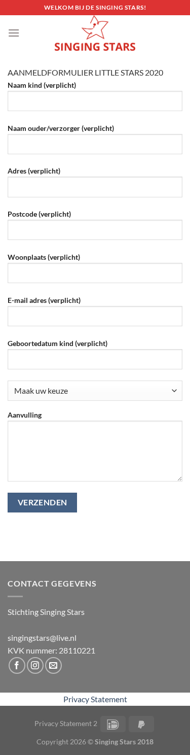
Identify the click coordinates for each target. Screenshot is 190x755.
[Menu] (14, 32)
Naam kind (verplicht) (42, 85)
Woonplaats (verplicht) (44, 257)
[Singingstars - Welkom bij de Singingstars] (95, 33)
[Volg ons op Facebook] (17, 665)
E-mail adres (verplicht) (44, 300)
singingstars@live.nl (42, 637)
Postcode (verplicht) (39, 214)
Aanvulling (25, 414)
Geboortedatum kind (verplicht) (57, 343)
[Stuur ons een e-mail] (53, 665)
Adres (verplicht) (34, 170)
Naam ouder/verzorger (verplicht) (61, 128)
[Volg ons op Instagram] (35, 665)
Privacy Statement (95, 699)
